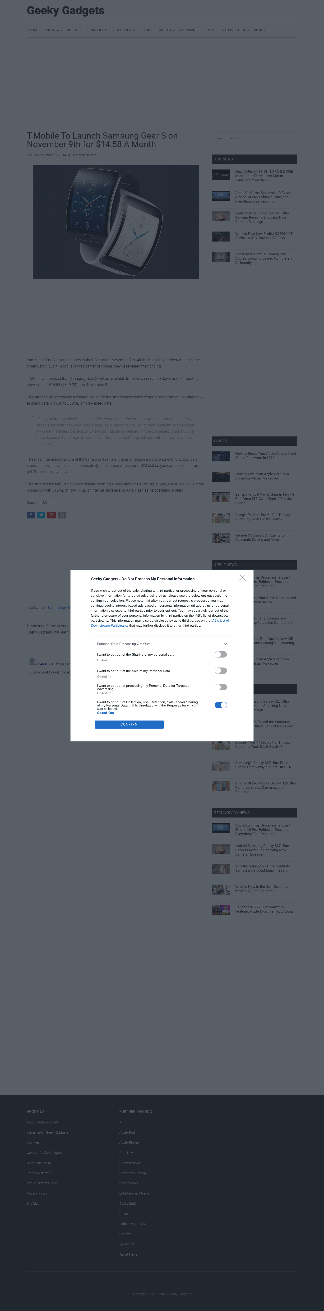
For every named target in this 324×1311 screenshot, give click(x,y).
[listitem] (162, 643)
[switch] (221, 654)
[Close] (244, 579)
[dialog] (162, 655)
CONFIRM (129, 724)
